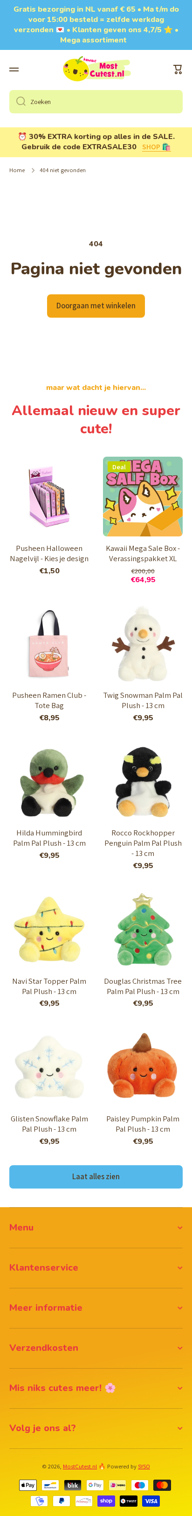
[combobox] (96, 101)
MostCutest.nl (80, 1466)
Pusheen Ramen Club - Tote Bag (49, 700)
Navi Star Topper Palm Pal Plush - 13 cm (49, 986)
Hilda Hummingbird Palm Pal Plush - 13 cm (49, 838)
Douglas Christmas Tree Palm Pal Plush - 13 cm (143, 986)
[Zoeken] (17, 101)
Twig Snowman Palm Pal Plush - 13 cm (143, 700)
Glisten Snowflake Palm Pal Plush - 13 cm (49, 1124)
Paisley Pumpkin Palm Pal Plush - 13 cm (142, 1124)
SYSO (144, 1466)
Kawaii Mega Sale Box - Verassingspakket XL (143, 553)
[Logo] (96, 69)
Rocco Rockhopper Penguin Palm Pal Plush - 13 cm (143, 843)
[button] (178, 69)
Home (17, 170)
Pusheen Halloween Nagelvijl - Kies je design (49, 553)
